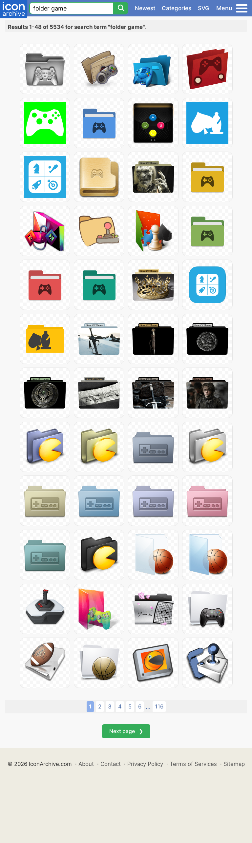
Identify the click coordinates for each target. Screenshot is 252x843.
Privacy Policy (145, 764)
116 (159, 706)
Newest (145, 8)
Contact (110, 764)
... (148, 707)
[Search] (120, 8)
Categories (176, 8)
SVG (203, 8)
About (86, 764)
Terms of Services (193, 764)
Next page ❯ (126, 731)
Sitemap (234, 764)
